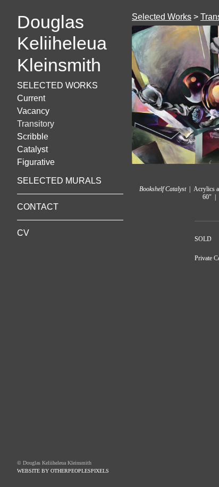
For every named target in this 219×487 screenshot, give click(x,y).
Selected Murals (59, 180)
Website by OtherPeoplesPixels (63, 471)
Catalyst (32, 149)
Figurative (36, 162)
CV (23, 232)
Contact (37, 206)
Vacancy (33, 110)
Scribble (32, 136)
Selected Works (57, 85)
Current (31, 98)
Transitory (35, 123)
